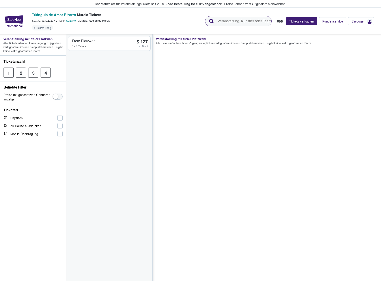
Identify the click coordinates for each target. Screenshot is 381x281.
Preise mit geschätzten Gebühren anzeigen (27, 96)
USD (280, 21)
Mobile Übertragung (24, 134)
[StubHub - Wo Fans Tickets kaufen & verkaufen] (14, 21)
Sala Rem (72, 20)
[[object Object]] (58, 97)
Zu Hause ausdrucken (25, 126)
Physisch (16, 118)
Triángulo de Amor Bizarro (54, 14)
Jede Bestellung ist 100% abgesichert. (194, 4)
